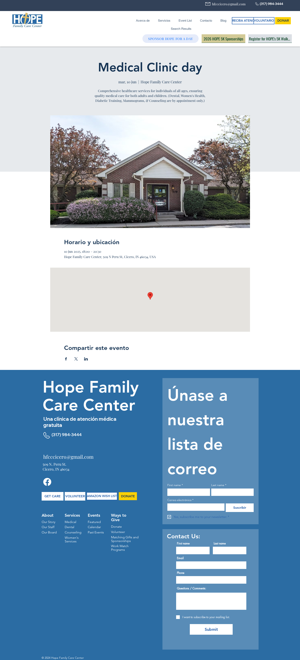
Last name (218, 485)
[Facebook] (47, 482)
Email (180, 558)
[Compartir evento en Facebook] (66, 359)
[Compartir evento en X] (76, 359)
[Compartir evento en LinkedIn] (86, 359)
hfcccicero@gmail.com (229, 4)
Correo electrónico (180, 500)
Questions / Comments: (191, 588)
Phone (180, 572)
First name (175, 485)
